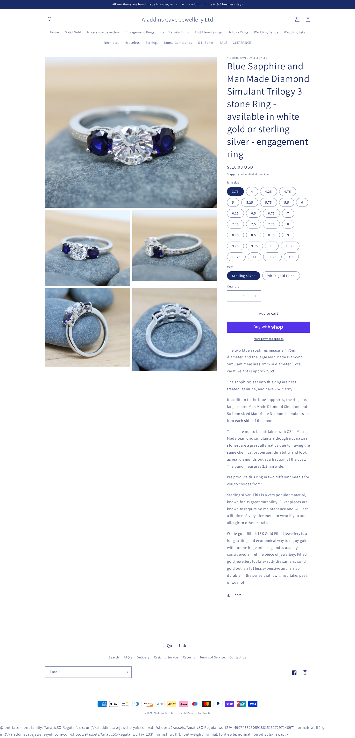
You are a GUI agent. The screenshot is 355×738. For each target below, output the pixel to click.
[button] (50, 19)
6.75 (271, 213)
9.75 (254, 246)
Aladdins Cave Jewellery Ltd (170, 713)
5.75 (268, 202)
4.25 (268, 191)
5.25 (249, 202)
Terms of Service (212, 657)
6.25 (235, 213)
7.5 (253, 224)
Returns (189, 657)
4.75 (287, 191)
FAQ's (128, 657)
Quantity (233, 286)
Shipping (233, 174)
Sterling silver (243, 275)
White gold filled (281, 275)
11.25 (272, 257)
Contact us (237, 657)
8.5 (253, 235)
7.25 (235, 224)
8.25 (235, 235)
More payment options (269, 338)
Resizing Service (166, 657)
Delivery (143, 657)
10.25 (290, 246)
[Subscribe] (126, 672)
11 (254, 257)
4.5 (291, 257)
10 (272, 246)
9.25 (235, 246)
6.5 (253, 213)
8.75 (271, 235)
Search (114, 657)
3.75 (235, 191)
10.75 (236, 257)
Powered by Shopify (199, 713)
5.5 (286, 202)
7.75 (271, 224)
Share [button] (237, 595)
